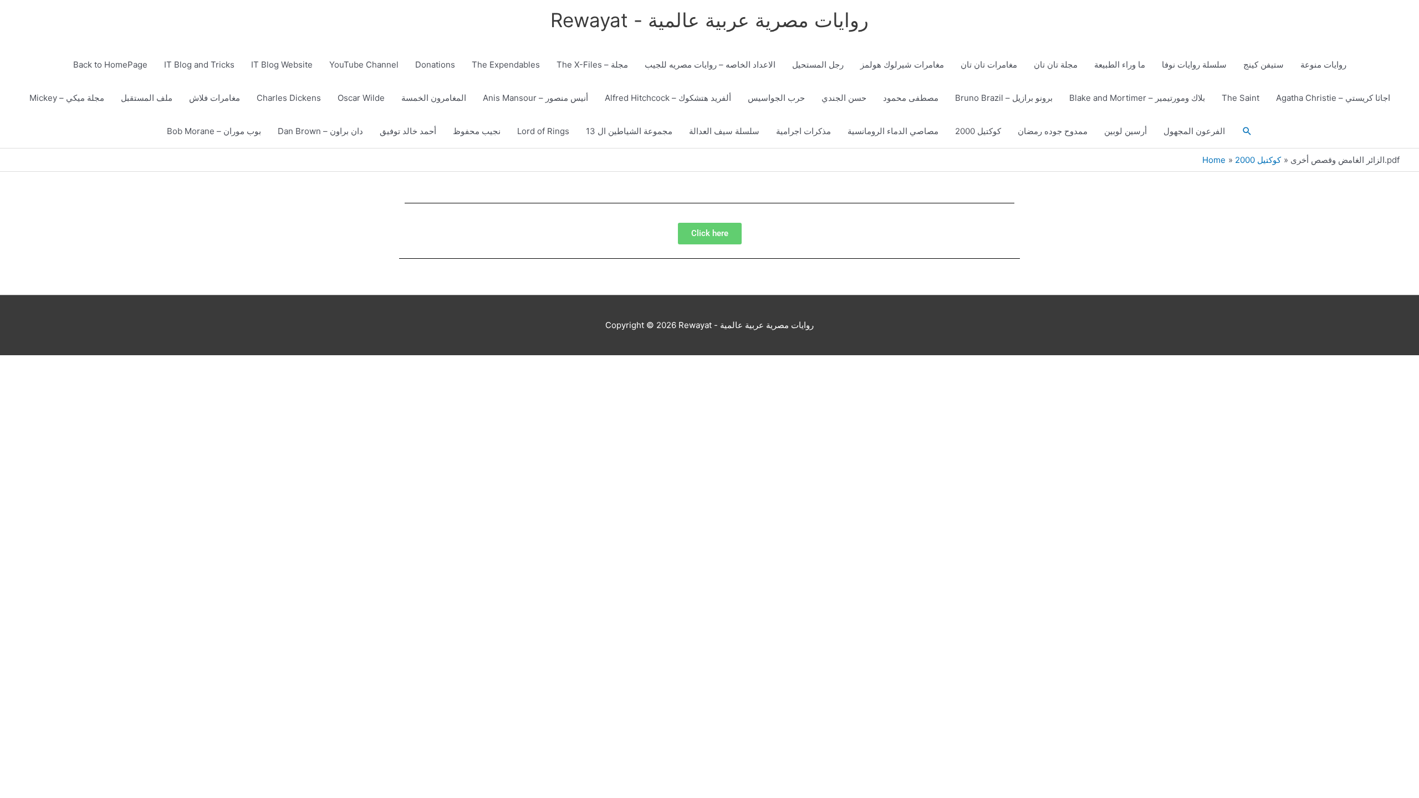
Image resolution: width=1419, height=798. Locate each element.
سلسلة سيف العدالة (724, 131)
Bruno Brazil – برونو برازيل (1004, 98)
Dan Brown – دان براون (320, 131)
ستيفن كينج (1263, 64)
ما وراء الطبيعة (1119, 64)
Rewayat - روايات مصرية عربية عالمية (709, 20)
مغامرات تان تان (989, 64)
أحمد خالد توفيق (408, 131)
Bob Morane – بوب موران (214, 131)
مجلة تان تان (1056, 64)
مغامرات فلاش (214, 98)
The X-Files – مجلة (592, 64)
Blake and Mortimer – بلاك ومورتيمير (1137, 98)
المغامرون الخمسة (433, 98)
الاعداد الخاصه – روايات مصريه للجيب (710, 64)
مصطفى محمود (910, 98)
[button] (1247, 131)
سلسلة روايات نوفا (1194, 64)
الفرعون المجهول (1194, 131)
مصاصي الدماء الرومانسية (893, 131)
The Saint (1240, 98)
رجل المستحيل (818, 64)
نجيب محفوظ (477, 131)
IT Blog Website (282, 64)
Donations (435, 64)
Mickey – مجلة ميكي (66, 98)
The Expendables (506, 64)
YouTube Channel (364, 64)
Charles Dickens (289, 98)
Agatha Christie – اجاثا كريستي (1333, 98)
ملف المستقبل (146, 98)
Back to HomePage (110, 64)
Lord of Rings (543, 131)
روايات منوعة (1323, 64)
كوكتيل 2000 (978, 131)
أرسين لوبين (1125, 131)
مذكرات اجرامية (803, 131)
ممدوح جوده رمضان (1053, 131)
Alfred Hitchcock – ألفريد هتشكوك (668, 98)
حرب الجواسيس (776, 98)
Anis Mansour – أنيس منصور (535, 98)
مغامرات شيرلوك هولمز (902, 64)
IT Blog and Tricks (199, 64)
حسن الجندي (843, 98)
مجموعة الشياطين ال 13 (629, 131)
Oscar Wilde (361, 98)
